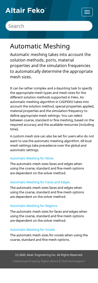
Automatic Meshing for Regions (33, 205)
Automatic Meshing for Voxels (32, 229)
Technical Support (73, 261)
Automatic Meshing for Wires (32, 158)
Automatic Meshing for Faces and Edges (40, 182)
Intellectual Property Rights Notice (35, 261)
